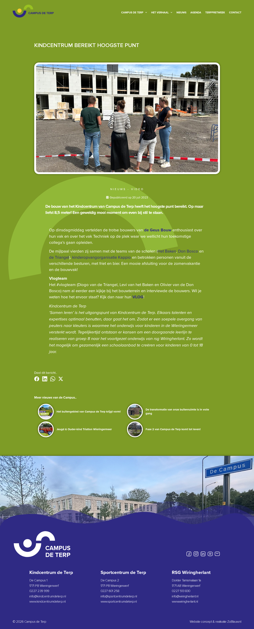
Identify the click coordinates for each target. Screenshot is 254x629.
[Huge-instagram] (196, 554)
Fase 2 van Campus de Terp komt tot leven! (173, 429)
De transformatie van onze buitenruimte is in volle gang (177, 411)
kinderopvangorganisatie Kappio (101, 257)
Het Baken (166, 251)
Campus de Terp (132, 12)
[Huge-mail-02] (217, 554)
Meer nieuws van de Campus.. (55, 397)
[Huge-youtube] (210, 554)
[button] (36, 378)
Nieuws (181, 12)
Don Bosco (188, 251)
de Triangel (59, 257)
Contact (235, 12)
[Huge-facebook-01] (189, 554)
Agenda (195, 12)
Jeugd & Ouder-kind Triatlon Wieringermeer (84, 429)
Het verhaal (160, 12)
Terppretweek (215, 12)
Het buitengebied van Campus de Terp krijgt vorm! (89, 412)
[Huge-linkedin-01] (203, 554)
